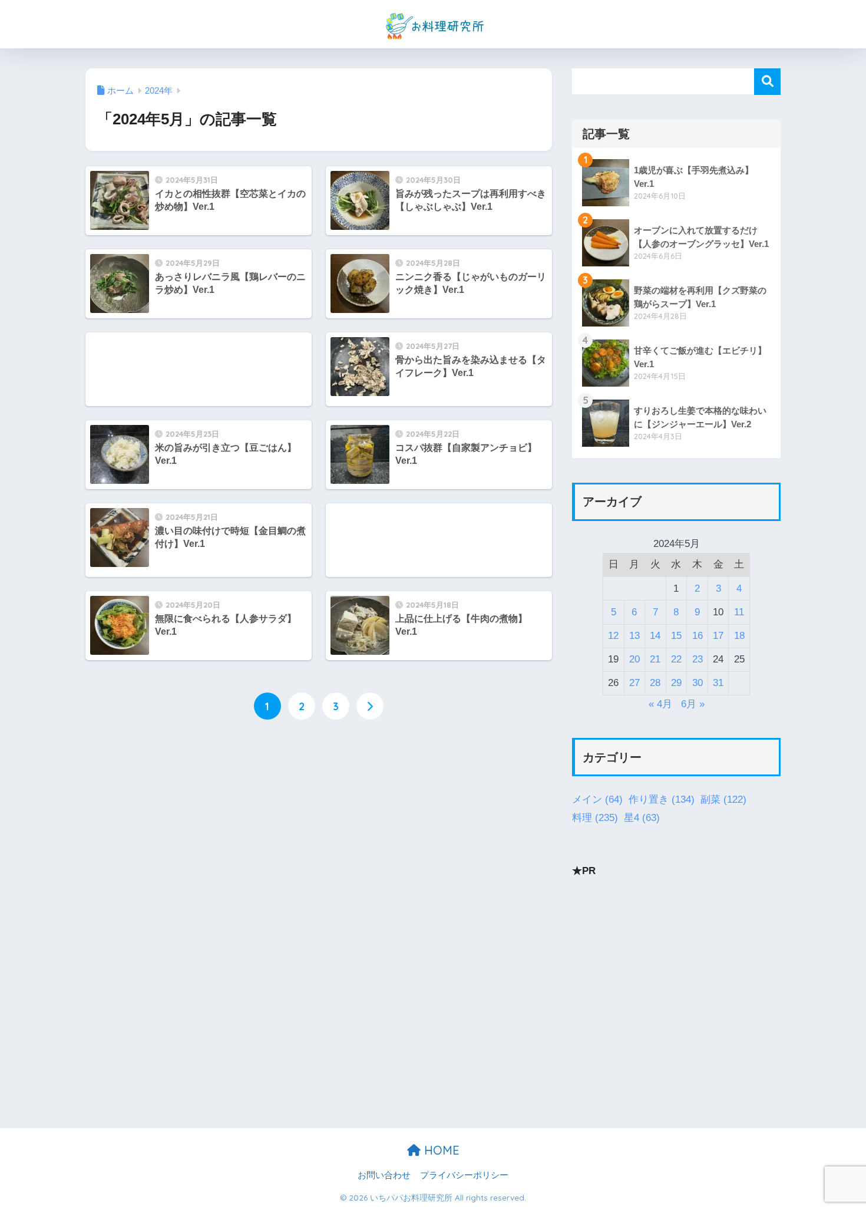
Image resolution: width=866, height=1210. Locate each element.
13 (634, 635)
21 (655, 659)
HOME (440, 1150)
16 (697, 635)
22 (676, 659)
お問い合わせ (384, 1175)
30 (697, 682)
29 (676, 682)
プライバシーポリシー (464, 1175)
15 (676, 635)
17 (718, 635)
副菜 (723, 799)
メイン (597, 799)
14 (655, 635)
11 (739, 612)
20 (634, 659)
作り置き (662, 799)
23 (697, 659)
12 (613, 635)
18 (739, 635)
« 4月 (660, 704)
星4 (642, 817)
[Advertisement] (198, 369)
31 (718, 682)
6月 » (693, 704)
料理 (595, 817)
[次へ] (370, 706)
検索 (767, 81)
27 (634, 682)
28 (655, 682)
